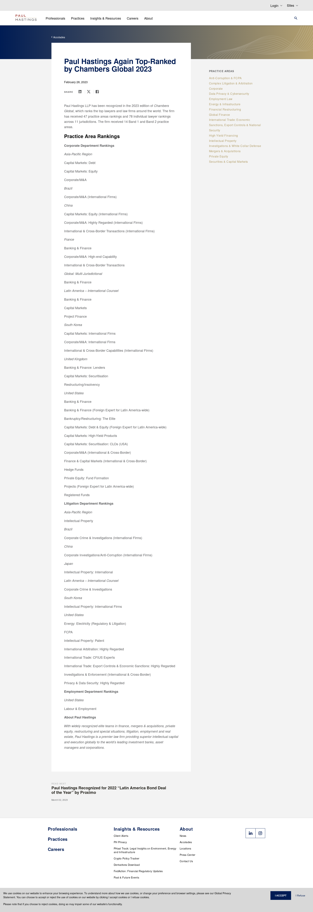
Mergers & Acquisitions (225, 151)
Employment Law (221, 99)
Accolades (186, 842)
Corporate (216, 88)
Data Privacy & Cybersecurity (229, 94)
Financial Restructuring (225, 109)
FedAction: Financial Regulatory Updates (138, 871)
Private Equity (218, 156)
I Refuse (300, 895)
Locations (185, 848)
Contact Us (186, 861)
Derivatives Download (127, 865)
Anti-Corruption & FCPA (225, 78)
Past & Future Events (126, 877)
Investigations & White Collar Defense (235, 146)
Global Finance (219, 115)
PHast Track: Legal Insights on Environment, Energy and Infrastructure (145, 850)
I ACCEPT (281, 895)
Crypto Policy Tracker (126, 858)
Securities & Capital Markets (228, 161)
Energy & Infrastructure (225, 104)
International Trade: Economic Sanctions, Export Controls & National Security (235, 125)
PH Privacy (120, 842)
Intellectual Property (223, 141)
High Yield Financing (223, 135)
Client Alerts (121, 836)
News (183, 836)
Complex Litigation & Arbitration (231, 83)
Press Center (187, 855)
